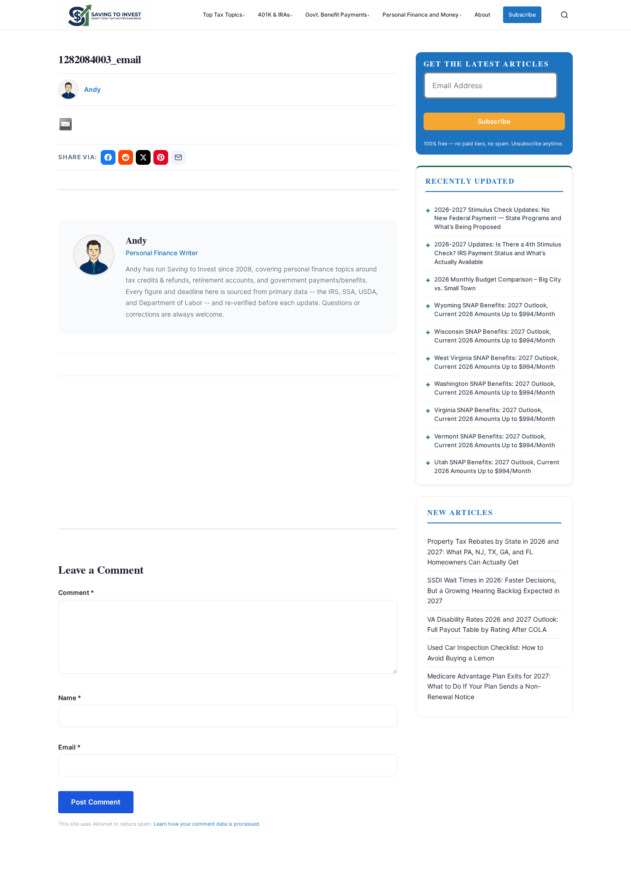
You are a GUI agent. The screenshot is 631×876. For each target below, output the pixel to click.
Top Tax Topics (222, 14)
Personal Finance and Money (420, 14)
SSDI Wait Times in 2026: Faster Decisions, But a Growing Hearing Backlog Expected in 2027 (493, 590)
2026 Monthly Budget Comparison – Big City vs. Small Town (497, 284)
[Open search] (564, 14)
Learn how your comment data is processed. (207, 824)
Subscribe (522, 14)
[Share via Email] (178, 157)
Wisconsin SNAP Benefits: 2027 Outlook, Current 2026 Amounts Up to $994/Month (494, 336)
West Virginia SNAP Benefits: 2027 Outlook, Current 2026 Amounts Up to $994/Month (496, 362)
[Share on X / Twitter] (143, 157)
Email (69, 747)
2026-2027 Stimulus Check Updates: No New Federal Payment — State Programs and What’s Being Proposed (497, 218)
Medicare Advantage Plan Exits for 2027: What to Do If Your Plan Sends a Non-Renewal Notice (489, 686)
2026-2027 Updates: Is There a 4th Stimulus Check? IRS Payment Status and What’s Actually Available (497, 252)
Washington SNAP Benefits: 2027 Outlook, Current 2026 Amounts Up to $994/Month (495, 388)
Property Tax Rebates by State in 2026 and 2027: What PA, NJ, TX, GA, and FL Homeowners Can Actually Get (493, 551)
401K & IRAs (274, 14)
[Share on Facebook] (108, 157)
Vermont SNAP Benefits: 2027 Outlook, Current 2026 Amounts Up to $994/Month (494, 440)
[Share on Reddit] (125, 157)
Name (69, 698)
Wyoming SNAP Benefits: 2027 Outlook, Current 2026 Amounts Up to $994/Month (494, 309)
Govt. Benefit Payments (336, 14)
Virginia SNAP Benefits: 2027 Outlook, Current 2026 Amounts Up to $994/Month (494, 414)
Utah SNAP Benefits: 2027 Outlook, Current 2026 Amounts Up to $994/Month (496, 466)
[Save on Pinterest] (160, 157)
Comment (76, 592)
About (482, 14)
